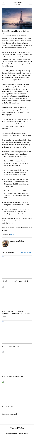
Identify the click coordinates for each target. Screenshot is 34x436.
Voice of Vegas (17, 2)
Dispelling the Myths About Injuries (15, 281)
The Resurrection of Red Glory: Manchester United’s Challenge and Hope (16, 313)
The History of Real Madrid (12, 376)
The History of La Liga (10, 346)
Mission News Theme (11, 433)
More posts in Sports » (26, 252)
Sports (12, 235)
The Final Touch (8, 406)
